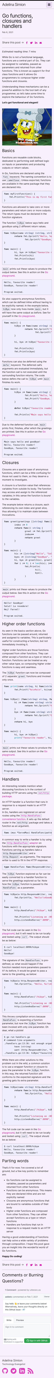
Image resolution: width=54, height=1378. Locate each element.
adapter (22, 843)
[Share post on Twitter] (31, 42)
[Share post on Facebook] (26, 42)
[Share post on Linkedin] (36, 42)
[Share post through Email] (40, 42)
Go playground (26, 316)
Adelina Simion (13, 4)
